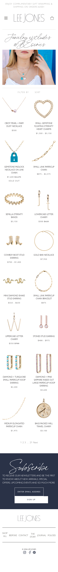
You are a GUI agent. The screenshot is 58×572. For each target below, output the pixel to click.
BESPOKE (13, 535)
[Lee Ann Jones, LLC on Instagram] (24, 552)
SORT (37, 92)
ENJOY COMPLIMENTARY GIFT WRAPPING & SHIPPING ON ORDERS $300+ (29, 5)
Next (35, 442)
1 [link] (21, 442)
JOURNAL (41, 535)
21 (31, 442)
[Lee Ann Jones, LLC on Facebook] (30, 552)
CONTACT (23, 535)
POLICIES (52, 535)
